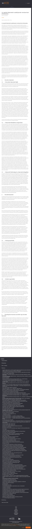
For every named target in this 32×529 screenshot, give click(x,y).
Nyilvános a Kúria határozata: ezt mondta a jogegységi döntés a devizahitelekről (13, 449)
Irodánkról (16, 509)
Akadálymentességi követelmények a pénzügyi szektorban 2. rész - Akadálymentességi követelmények (15, 395)
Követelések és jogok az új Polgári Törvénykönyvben (10, 473)
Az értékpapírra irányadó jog (6, 414)
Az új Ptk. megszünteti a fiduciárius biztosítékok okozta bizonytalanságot (12, 446)
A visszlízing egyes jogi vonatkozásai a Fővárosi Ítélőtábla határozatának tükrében (14, 392)
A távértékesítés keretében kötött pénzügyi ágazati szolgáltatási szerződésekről (14, 481)
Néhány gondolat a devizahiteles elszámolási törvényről (10, 436)
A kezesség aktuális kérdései (6, 458)
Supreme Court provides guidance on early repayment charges (11, 461)
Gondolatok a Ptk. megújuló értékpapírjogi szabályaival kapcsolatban (12, 425)
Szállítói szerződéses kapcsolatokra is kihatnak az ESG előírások (11, 371)
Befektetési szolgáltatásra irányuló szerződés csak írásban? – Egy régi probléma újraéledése (15, 389)
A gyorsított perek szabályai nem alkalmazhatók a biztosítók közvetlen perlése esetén (14, 401)
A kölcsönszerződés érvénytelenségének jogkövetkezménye (11, 434)
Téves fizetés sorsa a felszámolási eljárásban (8, 432)
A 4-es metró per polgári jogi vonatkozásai (8, 497)
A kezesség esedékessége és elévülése (8, 453)
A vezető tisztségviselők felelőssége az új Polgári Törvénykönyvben (12, 444)
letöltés (3, 17)
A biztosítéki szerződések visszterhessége (8, 430)
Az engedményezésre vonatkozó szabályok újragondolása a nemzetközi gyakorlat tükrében (15, 492)
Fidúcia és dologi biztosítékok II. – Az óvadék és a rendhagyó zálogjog (12, 415)
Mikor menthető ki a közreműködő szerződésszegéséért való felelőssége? (13, 390)
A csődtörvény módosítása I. (6, 488)
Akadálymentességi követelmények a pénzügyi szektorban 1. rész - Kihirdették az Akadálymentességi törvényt (17, 397)
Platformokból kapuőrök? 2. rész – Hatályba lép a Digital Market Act (12, 388)
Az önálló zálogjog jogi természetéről (7, 419)
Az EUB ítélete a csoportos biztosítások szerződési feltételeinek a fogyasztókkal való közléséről (16, 372)
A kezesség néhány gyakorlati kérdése (8, 459)
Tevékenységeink (16, 513)
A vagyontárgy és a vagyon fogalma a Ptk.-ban (9, 413)
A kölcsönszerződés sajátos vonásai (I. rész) (8, 424)
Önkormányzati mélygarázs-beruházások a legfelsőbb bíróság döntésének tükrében (14, 465)
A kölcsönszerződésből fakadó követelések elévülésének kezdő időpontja (13, 442)
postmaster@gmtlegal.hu (15, 522)
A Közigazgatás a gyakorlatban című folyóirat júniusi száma (10, 462)
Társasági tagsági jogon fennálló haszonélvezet (9, 479)
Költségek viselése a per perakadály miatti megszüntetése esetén (12, 457)
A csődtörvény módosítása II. (6, 487)
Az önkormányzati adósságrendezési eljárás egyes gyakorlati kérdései (12, 464)
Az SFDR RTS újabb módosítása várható (8, 373)
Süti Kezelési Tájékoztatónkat (13, 524)
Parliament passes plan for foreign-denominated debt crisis (10, 460)
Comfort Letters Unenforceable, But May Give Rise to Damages (11, 471)
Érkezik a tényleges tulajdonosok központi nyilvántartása (10, 411)
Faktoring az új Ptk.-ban (5, 443)
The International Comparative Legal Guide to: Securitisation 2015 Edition (13, 433)
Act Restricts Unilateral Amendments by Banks (9, 470)
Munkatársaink (16, 510)
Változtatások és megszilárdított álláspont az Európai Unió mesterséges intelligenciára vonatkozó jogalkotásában (16, 374)
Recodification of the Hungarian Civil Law (8, 474)
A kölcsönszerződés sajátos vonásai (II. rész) (8, 423)
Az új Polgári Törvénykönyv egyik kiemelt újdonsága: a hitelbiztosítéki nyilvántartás (14, 447)
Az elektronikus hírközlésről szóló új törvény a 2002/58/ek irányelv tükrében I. (13, 491)
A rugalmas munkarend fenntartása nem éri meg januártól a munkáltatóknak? (13, 448)
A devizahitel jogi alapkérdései (6, 451)
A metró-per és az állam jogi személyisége (8, 495)
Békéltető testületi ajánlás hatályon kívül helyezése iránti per (11, 402)
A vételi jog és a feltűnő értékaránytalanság (8, 472)
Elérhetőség (16, 514)
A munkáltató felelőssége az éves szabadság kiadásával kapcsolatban (12, 403)
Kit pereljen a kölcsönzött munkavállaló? (8, 412)
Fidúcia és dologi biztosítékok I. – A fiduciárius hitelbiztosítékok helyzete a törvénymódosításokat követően (16, 418)
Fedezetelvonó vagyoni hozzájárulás (7, 494)
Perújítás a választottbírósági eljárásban (8, 482)
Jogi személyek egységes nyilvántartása (8, 408)
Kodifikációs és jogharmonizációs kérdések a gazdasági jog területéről (12, 496)
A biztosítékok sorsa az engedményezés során (9, 493)
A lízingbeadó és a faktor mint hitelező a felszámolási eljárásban (11, 438)
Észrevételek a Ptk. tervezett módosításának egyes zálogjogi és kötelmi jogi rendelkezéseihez (16, 428)
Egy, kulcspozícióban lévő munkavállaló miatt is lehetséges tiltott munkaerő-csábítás (14, 450)
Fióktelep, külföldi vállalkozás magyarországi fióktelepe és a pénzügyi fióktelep (13, 431)
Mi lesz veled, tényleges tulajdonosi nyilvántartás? (9, 387)
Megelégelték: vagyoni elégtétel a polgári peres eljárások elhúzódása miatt (13, 406)
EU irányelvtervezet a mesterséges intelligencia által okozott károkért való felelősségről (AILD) (16, 384)
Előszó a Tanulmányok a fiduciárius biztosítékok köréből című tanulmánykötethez (13, 469)
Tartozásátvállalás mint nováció (6, 484)
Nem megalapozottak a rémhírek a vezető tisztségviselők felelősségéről (12, 445)
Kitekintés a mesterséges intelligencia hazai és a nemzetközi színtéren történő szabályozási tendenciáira (15, 383)
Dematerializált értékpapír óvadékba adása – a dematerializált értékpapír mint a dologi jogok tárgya (16, 420)
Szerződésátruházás (5, 483)
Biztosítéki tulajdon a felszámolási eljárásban (8, 437)
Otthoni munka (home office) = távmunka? (8, 407)
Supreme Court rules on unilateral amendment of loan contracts (11, 456)
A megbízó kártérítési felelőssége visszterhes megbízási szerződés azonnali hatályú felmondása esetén (16, 477)
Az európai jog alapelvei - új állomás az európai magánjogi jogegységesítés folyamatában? (15, 475)
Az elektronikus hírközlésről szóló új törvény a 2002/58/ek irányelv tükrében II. (13, 490)
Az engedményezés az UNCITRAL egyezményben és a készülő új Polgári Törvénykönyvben (15, 489)
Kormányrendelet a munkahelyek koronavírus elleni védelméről (11, 404)
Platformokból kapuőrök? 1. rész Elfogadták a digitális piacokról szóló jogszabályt (14, 400)
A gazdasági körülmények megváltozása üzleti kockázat (10, 391)
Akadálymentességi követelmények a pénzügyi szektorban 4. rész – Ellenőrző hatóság (14, 378)
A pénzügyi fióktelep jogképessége (7, 463)
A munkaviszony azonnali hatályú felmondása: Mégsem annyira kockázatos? (13, 405)
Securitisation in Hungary (5, 435)
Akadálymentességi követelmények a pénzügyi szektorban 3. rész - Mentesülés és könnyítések (16, 393)
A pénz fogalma (4, 429)
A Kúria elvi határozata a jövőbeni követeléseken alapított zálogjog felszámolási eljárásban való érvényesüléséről (16, 422)
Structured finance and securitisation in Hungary (9, 439)
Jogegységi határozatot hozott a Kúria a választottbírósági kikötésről (12, 452)
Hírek (16, 508)
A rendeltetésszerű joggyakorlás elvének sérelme (9, 480)
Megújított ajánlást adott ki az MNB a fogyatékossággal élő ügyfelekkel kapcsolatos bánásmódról (16, 370)
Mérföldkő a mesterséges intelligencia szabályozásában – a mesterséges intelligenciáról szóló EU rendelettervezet (16, 386)
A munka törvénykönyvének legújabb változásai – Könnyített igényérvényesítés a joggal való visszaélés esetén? (15, 381)
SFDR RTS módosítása (5, 377)
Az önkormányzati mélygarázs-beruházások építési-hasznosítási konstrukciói (13, 466)
